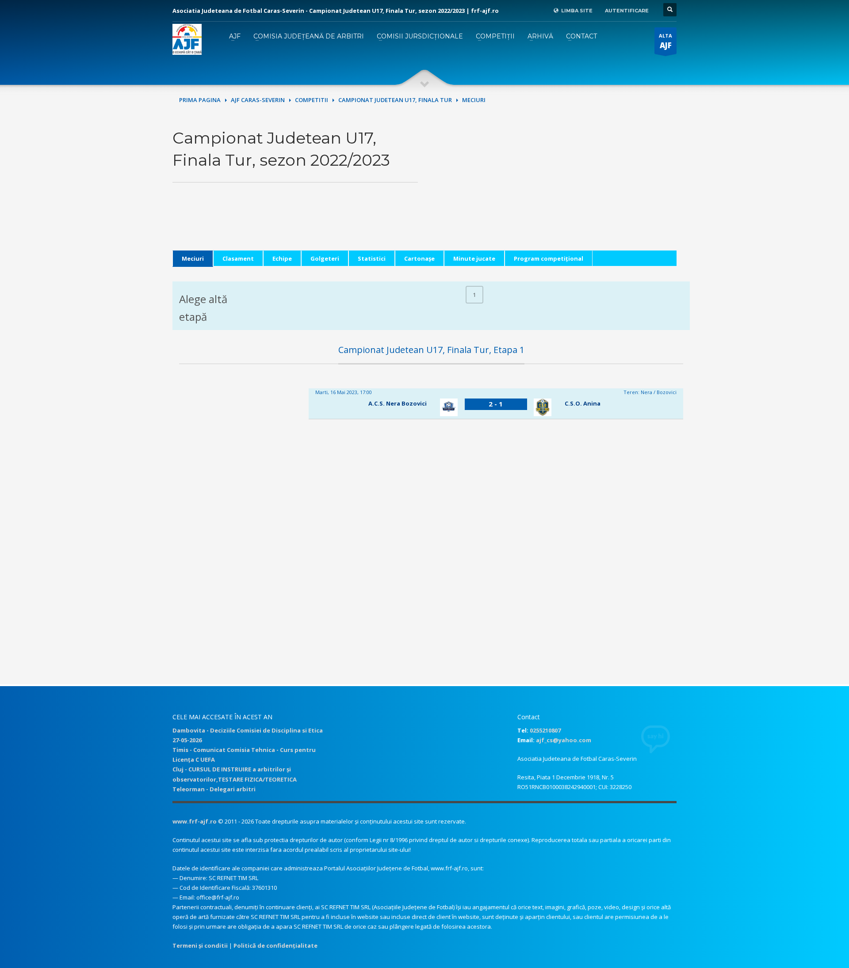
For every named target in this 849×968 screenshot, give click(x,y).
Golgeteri (324, 258)
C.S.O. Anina (582, 403)
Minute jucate (474, 258)
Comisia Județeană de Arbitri (308, 36)
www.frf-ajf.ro (194, 821)
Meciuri (193, 258)
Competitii (311, 100)
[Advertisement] (554, 189)
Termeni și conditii (200, 945)
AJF (235, 36)
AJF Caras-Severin (258, 100)
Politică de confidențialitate (275, 945)
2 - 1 (496, 403)
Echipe (282, 258)
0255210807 (545, 730)
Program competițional (548, 258)
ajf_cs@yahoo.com (563, 740)
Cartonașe (419, 258)
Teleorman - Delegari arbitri (214, 789)
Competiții (495, 36)
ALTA (665, 41)
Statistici (372, 258)
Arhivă (540, 36)
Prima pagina (200, 100)
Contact (581, 36)
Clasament (238, 258)
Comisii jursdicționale (420, 36)
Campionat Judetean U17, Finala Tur (395, 100)
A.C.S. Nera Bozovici (397, 403)
